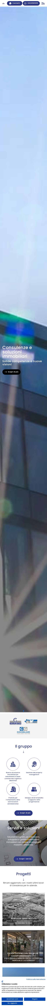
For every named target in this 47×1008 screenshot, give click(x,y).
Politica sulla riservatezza (35, 979)
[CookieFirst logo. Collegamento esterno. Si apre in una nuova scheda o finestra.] (2, 982)
